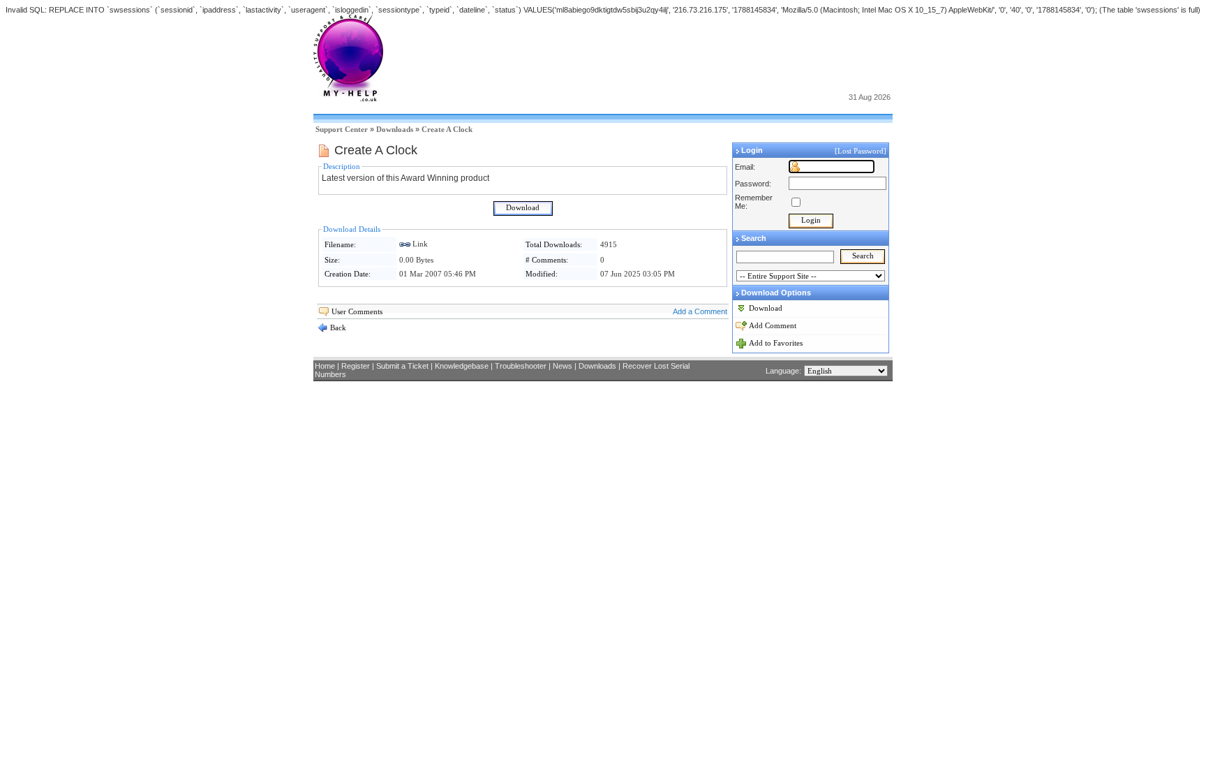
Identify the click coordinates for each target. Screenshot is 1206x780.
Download (765, 308)
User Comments (357, 311)
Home (325, 366)
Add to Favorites (776, 343)
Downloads (394, 129)
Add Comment (772, 325)
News (562, 366)
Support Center (341, 129)
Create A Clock (447, 129)
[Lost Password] (861, 151)
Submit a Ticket (402, 366)
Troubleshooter (520, 366)
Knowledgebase (462, 366)
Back (337, 327)
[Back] (322, 330)
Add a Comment (700, 311)
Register (355, 366)
